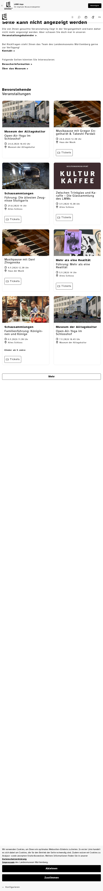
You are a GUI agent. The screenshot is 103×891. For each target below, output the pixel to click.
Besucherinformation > (17, 64)
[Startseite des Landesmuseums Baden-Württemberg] (13, 18)
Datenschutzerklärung (14, 859)
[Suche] (79, 17)
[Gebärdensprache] (93, 17)
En (100, 17)
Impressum (8, 862)
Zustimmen (51, 877)
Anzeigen (94, 5)
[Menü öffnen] (72, 17)
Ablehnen (51, 868)
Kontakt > (8, 51)
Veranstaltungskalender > (19, 35)
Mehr (51, 376)
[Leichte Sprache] (86, 17)
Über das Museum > (15, 68)
